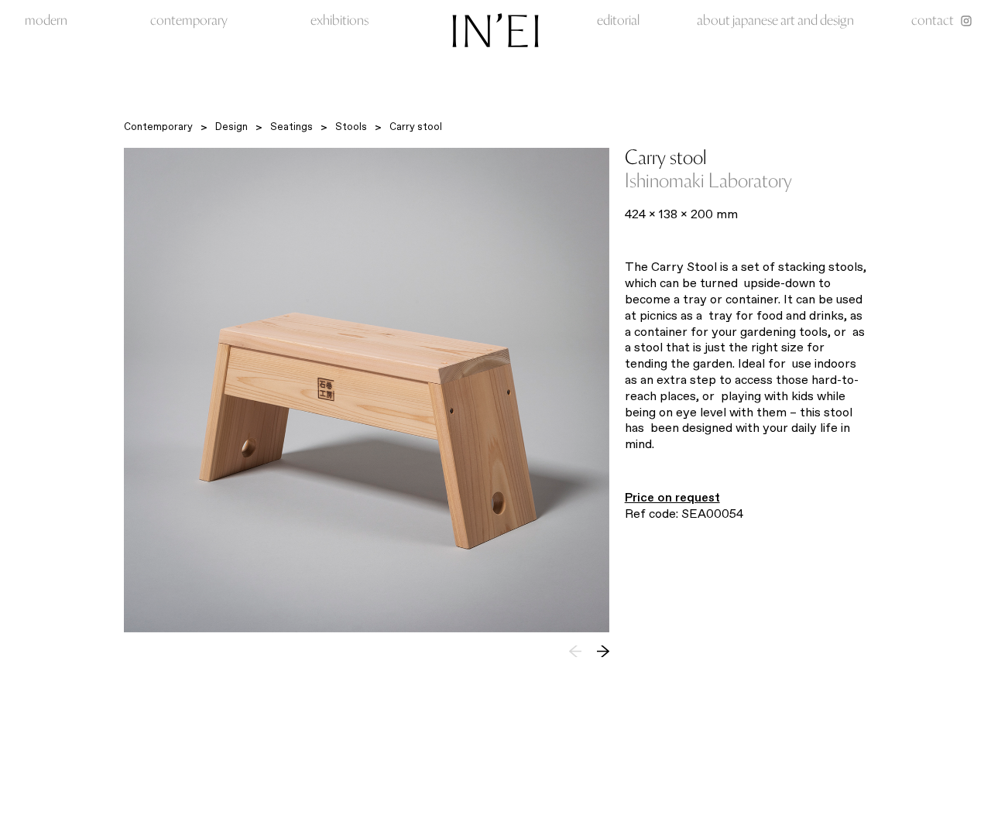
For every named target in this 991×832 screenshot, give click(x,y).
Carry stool (415, 126)
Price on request (672, 497)
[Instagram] (966, 21)
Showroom (459, 787)
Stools (351, 126)
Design (231, 126)
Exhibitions (339, 21)
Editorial (618, 21)
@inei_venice (695, 800)
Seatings (291, 126)
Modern (46, 21)
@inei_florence (765, 800)
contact (932, 21)
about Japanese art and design (775, 21)
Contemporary (189, 21)
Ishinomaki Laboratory (708, 182)
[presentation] (603, 651)
